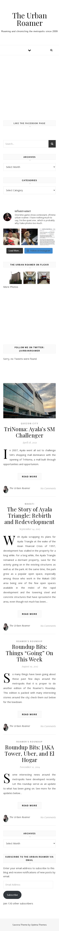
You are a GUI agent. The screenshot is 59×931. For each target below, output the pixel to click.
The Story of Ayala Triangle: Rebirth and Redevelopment (29, 515)
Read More (29, 476)
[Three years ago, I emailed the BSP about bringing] (47, 237)
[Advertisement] (29, 84)
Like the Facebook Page (29, 123)
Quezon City (29, 423)
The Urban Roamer (29, 19)
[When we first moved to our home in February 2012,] (29, 237)
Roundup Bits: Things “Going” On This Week (29, 653)
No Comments (48, 488)
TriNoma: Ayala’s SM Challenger (29, 432)
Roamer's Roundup (29, 641)
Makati (29, 503)
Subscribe (12, 894)
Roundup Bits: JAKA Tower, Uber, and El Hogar (29, 753)
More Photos (10, 286)
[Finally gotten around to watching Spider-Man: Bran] (11, 237)
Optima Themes (39, 924)
